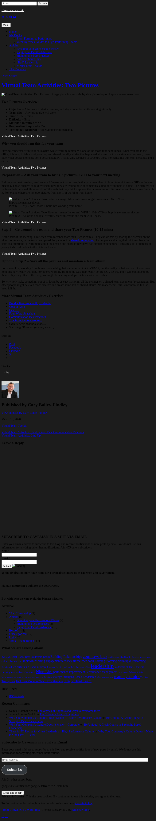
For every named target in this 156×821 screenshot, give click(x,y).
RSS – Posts (16, 696)
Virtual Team (81, 681)
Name (5, 550)
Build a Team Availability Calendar (30, 303)
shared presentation (82, 240)
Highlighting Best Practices (33, 55)
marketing (20, 672)
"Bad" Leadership (20, 613)
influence (41, 667)
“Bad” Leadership (27, 62)
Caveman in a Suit (13, 10)
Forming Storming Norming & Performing (120, 661)
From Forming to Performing (34, 38)
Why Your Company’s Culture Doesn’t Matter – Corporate (44, 724)
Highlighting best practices (33, 623)
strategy (57, 676)
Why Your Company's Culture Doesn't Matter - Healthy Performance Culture (55, 717)
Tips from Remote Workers (25, 320)
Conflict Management (141, 657)
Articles (13, 45)
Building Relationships (66, 657)
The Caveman (17, 69)
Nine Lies (44, 671)
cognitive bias (95, 656)
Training (144, 677)
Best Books (18, 656)
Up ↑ (5, 816)
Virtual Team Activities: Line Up (21, 435)
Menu (6, 25)
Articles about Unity (29, 59)
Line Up (14, 310)
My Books (15, 35)
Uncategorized (18, 634)
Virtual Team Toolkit (29, 65)
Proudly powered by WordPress (21, 809)
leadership (102, 666)
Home (13, 31)
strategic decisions (44, 677)
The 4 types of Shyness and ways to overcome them (69, 710)
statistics (31, 677)
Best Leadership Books (37, 656)
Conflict (127, 657)
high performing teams (23, 667)
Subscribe (14, 770)
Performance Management (101, 672)
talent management (105, 677)
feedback (66, 661)
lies (133, 667)
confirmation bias (115, 657)
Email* (6, 558)
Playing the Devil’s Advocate (34, 52)
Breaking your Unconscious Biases (38, 48)
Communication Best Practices (27, 317)
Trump (6, 681)
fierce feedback (83, 661)
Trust (12, 682)
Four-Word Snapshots (22, 313)
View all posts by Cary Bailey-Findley (25, 412)
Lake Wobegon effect (80, 667)
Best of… (15, 630)
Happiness (6, 667)
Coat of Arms (17, 306)
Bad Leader (7, 657)
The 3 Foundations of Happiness (59, 714)
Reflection (133, 672)
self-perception (20, 677)
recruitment (123, 672)
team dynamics (127, 676)
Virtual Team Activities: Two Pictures (50, 85)
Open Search (9, 75)
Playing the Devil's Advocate (34, 627)
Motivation (30, 672)
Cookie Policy (83, 803)
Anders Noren (80, 809)
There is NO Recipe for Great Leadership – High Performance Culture (51, 731)
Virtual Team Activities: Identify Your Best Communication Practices (43, 432)
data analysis (15, 661)
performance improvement (69, 672)
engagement (53, 661)
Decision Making (33, 661)
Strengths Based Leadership (79, 676)
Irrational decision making (58, 667)
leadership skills (123, 667)
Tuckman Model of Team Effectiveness (39, 681)
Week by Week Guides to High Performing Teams (47, 42)
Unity (12, 637)
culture (5, 661)
